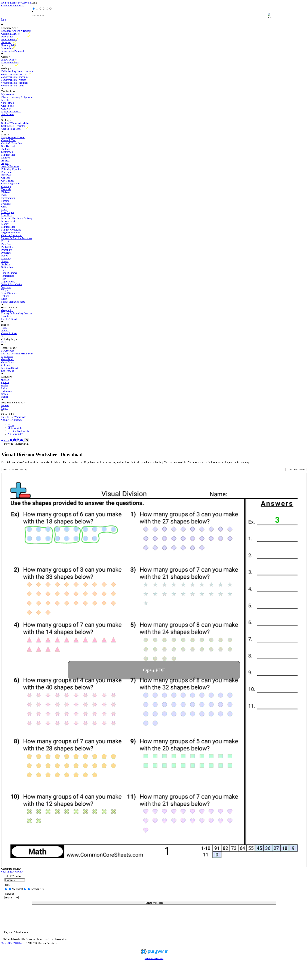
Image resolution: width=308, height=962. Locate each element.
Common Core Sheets (12, 5)
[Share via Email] (22, 440)
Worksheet (17, 889)
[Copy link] (26, 440)
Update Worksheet (154, 903)
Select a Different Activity (15, 469)
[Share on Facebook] (11, 440)
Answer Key (37, 889)
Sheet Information (296, 469)
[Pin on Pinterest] (15, 440)
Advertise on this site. (154, 959)
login (3, 19)
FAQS (15, 943)
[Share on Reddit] (18, 440)
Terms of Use (6, 943)
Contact (21, 943)
